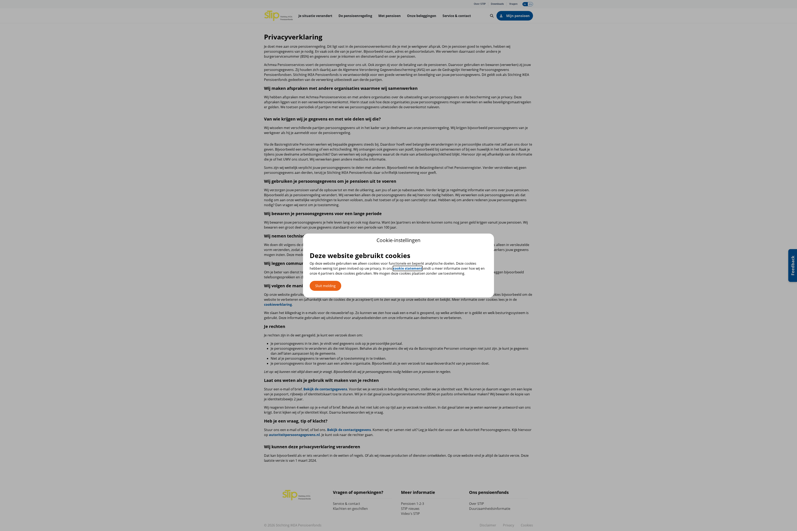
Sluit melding (325, 286)
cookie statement (407, 268)
